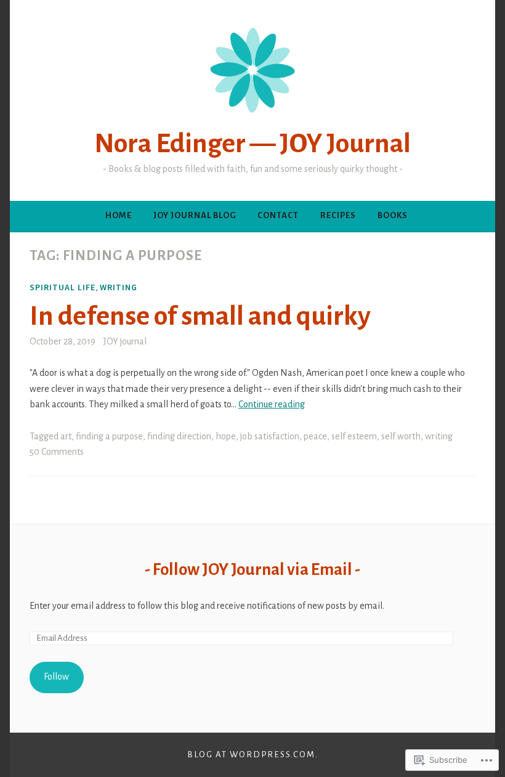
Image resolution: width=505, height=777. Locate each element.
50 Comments (57, 452)
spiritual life (62, 287)
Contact (278, 215)
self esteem (354, 436)
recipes (338, 215)
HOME (118, 215)
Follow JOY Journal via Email (252, 570)
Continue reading (271, 404)
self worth (401, 436)
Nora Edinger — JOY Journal (252, 143)
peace (315, 436)
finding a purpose (109, 436)
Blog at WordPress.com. (252, 754)
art (65, 436)
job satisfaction (269, 436)
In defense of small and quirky (200, 316)
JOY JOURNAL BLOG (194, 215)
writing (118, 287)
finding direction (179, 436)
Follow (56, 676)
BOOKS (393, 215)
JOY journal (125, 341)
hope (226, 436)
